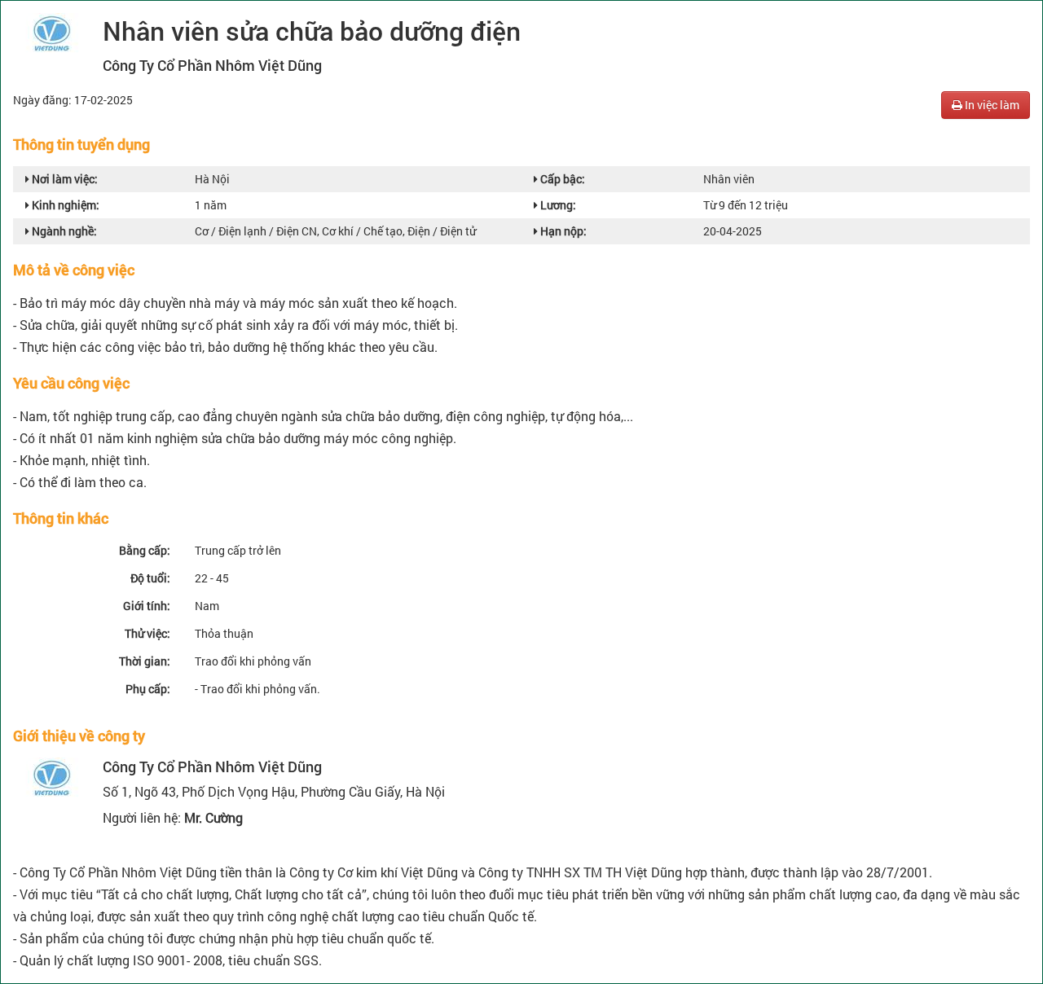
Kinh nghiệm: (64, 205)
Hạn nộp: (562, 231)
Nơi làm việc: (63, 179)
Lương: (557, 205)
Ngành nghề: (63, 231)
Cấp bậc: (561, 179)
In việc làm (990, 104)
